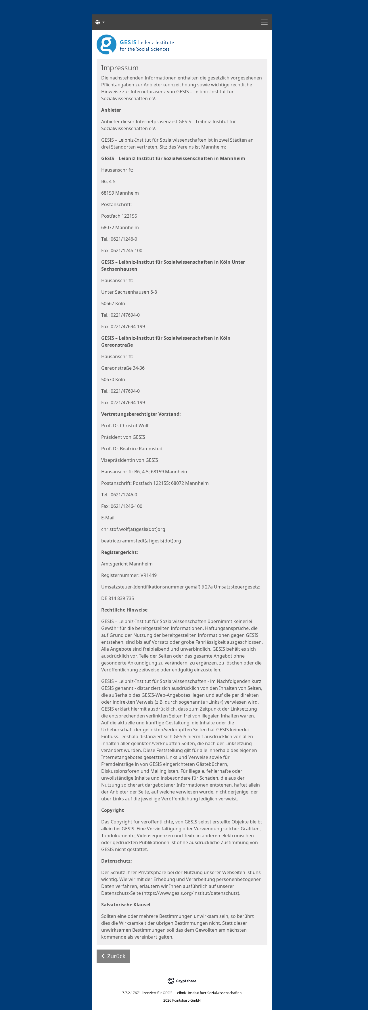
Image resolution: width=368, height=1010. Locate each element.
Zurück (116, 956)
